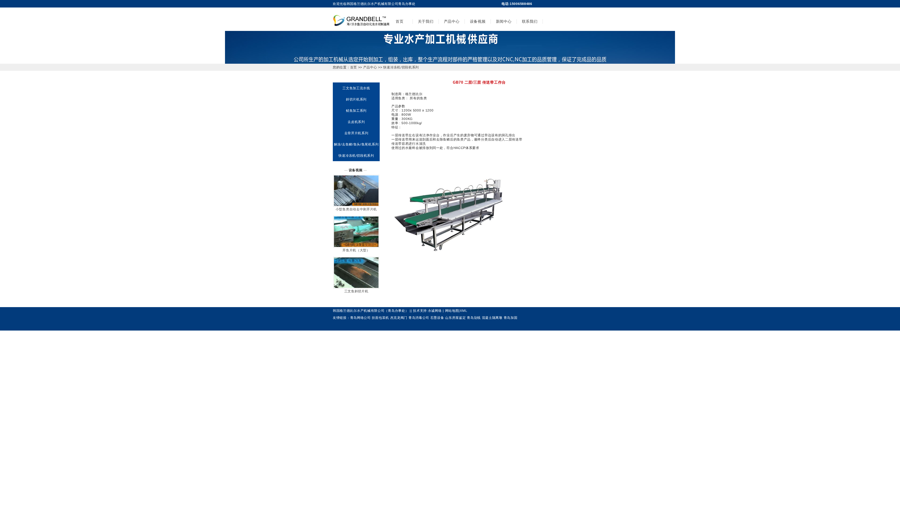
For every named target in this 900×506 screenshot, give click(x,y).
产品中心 (452, 21)
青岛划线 (474, 318)
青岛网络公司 (360, 318)
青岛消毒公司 (419, 318)
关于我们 (426, 21)
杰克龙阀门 (399, 318)
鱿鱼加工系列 (356, 110)
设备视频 (478, 21)
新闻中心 (504, 21)
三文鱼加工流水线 (356, 88)
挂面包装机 (380, 318)
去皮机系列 (356, 122)
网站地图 (452, 311)
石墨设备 (437, 318)
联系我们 (530, 21)
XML (463, 311)
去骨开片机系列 (356, 133)
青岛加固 (511, 318)
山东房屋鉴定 (455, 318)
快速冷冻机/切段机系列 (401, 67)
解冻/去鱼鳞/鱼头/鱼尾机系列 (356, 144)
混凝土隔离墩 (492, 318)
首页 (399, 21)
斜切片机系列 (356, 99)
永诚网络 (435, 311)
